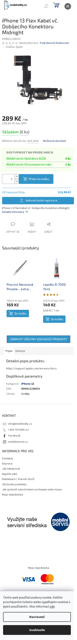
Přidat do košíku (39, 179)
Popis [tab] (9, 351)
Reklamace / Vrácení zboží (18, 479)
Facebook (14, 436)
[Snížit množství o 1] (17, 181)
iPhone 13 (27, 384)
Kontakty (7, 459)
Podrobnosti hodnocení (54, 43)
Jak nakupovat (11, 469)
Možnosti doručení (54, 141)
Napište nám (9, 474)
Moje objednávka (12, 495)
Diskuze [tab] (20, 351)
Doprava (7, 464)
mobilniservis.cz (18, 442)
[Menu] (68, 6)
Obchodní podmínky (14, 484)
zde (52, 606)
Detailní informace (13, 212)
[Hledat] (46, 6)
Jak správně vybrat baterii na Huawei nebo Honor (32, 490)
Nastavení (37, 617)
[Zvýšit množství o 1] (17, 176)
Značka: (14, 47)
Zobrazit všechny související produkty (38, 339)
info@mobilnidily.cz (20, 424)
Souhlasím (37, 630)
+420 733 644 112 (18, 430)
